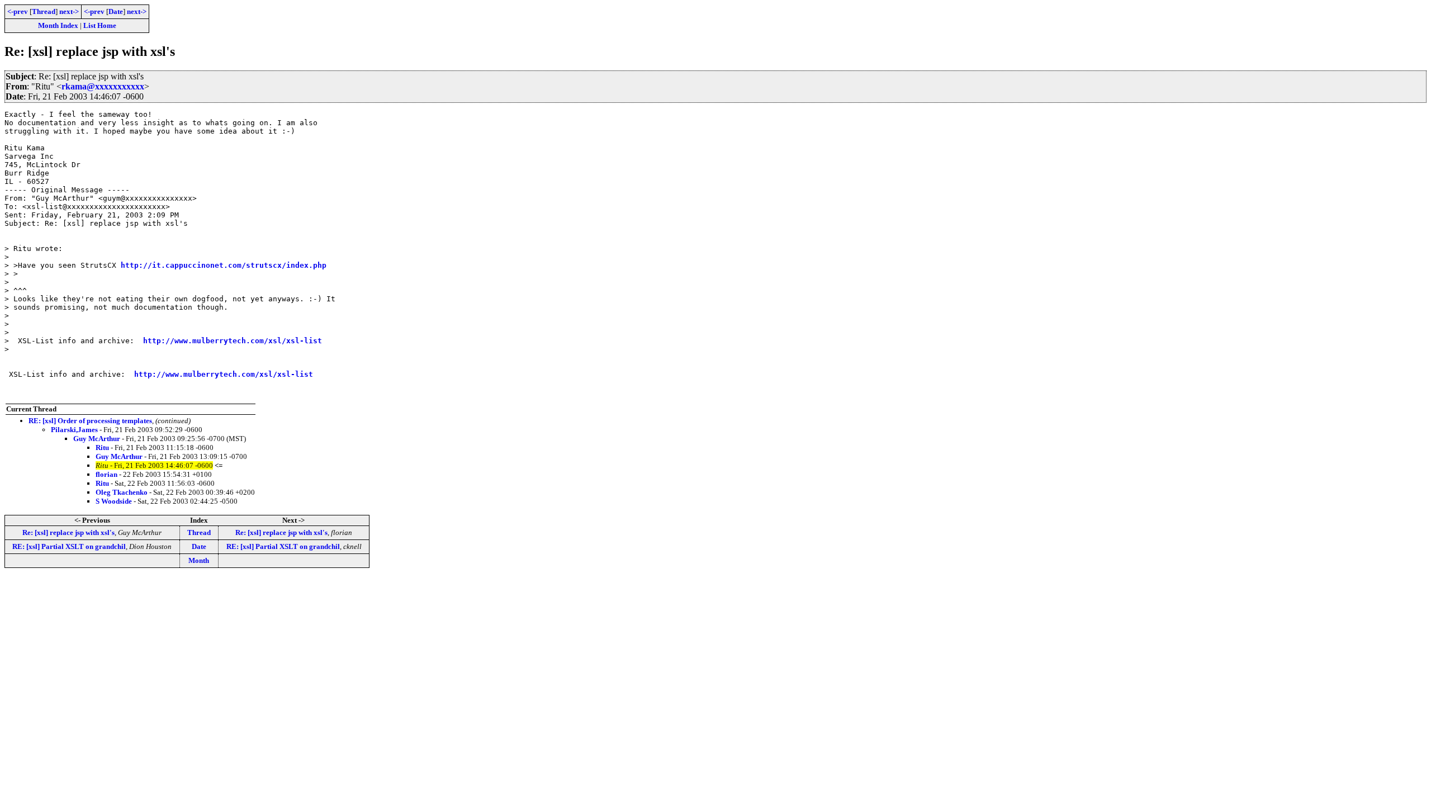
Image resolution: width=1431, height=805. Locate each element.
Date (115, 11)
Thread (43, 11)
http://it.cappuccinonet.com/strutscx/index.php (223, 265)
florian (106, 474)
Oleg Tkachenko (122, 492)
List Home (99, 25)
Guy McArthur (96, 438)
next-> (69, 11)
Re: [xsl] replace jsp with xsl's (68, 532)
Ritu (102, 447)
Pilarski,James (74, 429)
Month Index (58, 25)
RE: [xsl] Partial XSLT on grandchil (69, 546)
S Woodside (114, 501)
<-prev (17, 11)
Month (198, 560)
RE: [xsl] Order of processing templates (90, 420)
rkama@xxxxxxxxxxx (102, 86)
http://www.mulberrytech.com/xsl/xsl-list (232, 341)
